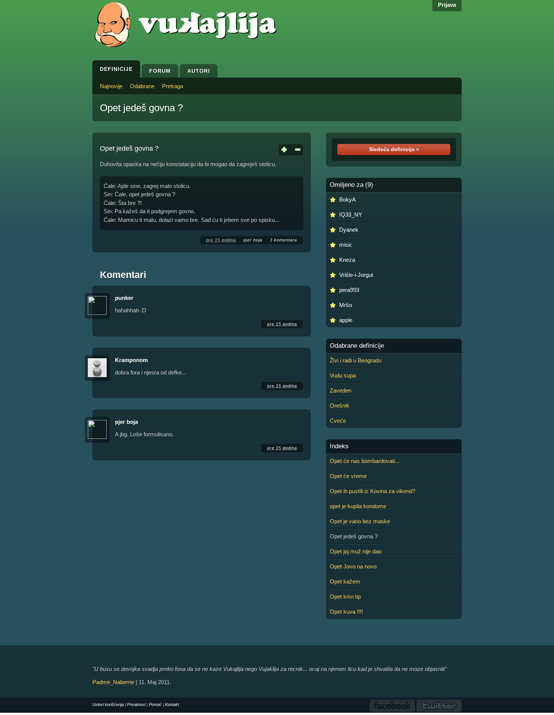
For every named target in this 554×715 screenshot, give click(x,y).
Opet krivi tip (345, 596)
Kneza (347, 260)
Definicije (116, 69)
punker (124, 298)
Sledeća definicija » (394, 149)
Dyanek (348, 229)
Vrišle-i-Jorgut (356, 275)
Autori (198, 71)
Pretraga (172, 86)
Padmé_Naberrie (113, 682)
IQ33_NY (350, 214)
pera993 (349, 290)
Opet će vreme (348, 476)
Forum (160, 71)
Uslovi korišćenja (108, 704)
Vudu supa (343, 375)
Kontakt (172, 704)
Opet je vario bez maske (360, 521)
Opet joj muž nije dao (355, 551)
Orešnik (339, 405)
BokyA (347, 199)
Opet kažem (345, 581)
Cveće (338, 420)
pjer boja (252, 240)
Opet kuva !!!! (346, 611)
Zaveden (340, 390)
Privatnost (136, 704)
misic (345, 244)
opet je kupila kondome (358, 506)
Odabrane (142, 86)
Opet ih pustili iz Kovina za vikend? (372, 491)
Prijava (447, 5)
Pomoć (155, 704)
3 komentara (283, 240)
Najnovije (111, 86)
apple (345, 320)
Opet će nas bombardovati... (364, 461)
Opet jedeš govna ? (141, 107)
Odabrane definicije (357, 345)
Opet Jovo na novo (353, 566)
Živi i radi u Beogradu (355, 360)
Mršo (345, 305)
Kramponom (131, 360)
